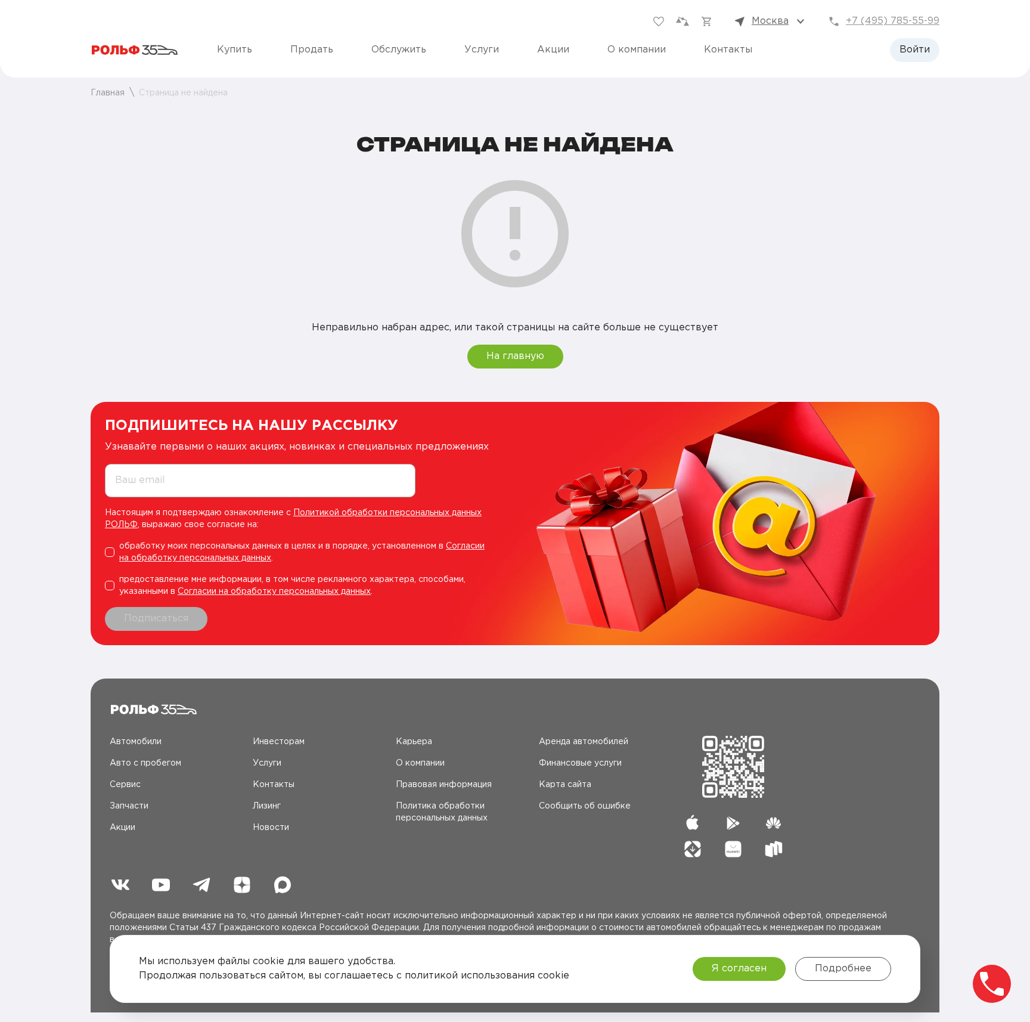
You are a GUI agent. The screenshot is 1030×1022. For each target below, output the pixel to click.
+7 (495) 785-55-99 (892, 21)
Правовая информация (444, 784)
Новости (271, 827)
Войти (914, 49)
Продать (311, 49)
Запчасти (129, 806)
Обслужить (398, 49)
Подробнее (843, 968)
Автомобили (136, 741)
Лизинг (267, 806)
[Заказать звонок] (992, 984)
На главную (515, 356)
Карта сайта (565, 784)
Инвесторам (279, 741)
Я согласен (739, 968)
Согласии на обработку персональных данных (274, 591)
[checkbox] (301, 552)
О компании (636, 49)
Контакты (728, 49)
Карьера (414, 741)
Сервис (125, 784)
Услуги (481, 49)
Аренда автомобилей (583, 741)
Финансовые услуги (580, 763)
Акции (553, 49)
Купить (234, 49)
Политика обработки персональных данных (442, 812)
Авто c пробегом (145, 763)
